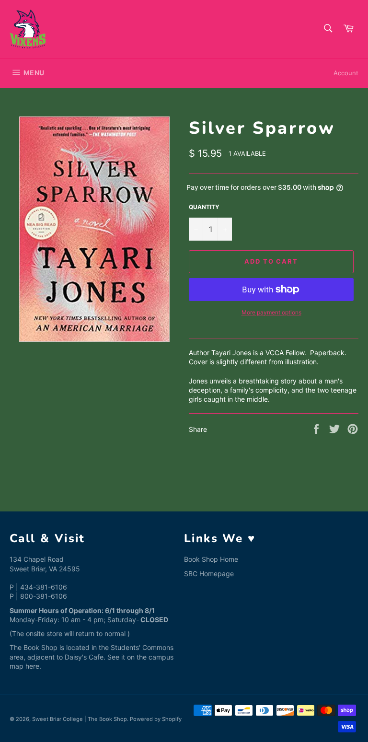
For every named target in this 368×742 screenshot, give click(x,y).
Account (346, 73)
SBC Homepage (209, 573)
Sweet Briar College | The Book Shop (79, 719)
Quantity (204, 206)
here (32, 666)
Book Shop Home (211, 559)
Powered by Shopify (156, 719)
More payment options (271, 312)
